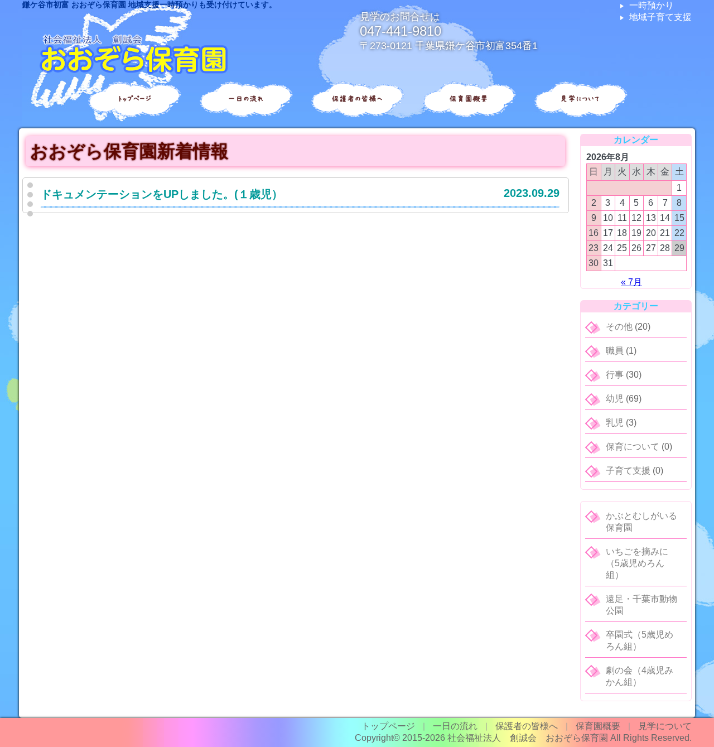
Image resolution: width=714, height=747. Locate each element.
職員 (615, 350)
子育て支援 (628, 470)
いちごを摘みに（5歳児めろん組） (637, 563)
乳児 (615, 422)
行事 (615, 374)
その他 (619, 326)
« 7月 (631, 282)
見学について (580, 99)
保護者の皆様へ (357, 99)
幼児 (615, 398)
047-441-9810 (400, 30)
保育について (632, 446)
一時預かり (651, 5)
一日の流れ (245, 99)
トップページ (134, 99)
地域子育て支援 (660, 17)
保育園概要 (468, 99)
